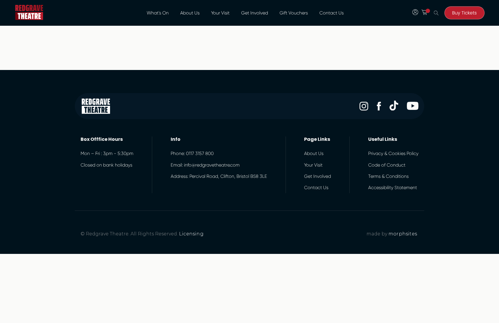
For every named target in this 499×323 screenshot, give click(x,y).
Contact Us (331, 13)
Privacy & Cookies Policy (393, 153)
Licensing (191, 234)
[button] (189, 13)
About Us (190, 13)
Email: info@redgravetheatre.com (205, 165)
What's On (158, 13)
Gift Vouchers (294, 13)
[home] (29, 12)
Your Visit (220, 13)
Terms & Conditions (388, 176)
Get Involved (254, 13)
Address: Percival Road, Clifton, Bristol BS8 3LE (219, 176)
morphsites (402, 234)
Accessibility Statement (392, 187)
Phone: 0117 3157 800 (192, 153)
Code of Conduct (386, 165)
